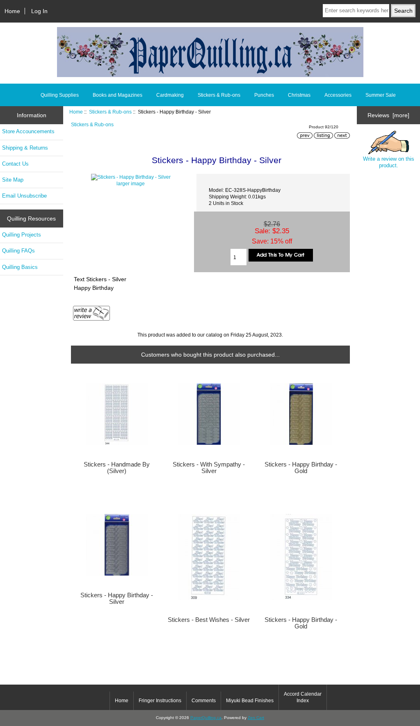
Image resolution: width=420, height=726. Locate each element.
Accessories (338, 95)
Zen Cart (256, 717)
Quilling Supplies (60, 95)
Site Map (12, 180)
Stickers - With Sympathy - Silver (209, 467)
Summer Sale (380, 95)
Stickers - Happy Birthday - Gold (301, 467)
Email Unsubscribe (24, 196)
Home (12, 11)
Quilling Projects (21, 235)
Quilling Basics (20, 267)
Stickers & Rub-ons (110, 111)
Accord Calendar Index (303, 697)
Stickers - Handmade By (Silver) (117, 467)
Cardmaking (170, 95)
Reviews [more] (388, 115)
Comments (204, 700)
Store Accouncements (28, 131)
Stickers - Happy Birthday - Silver (116, 598)
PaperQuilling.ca (205, 717)
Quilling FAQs (18, 251)
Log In (39, 11)
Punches (264, 95)
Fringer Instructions (160, 700)
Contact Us (15, 164)
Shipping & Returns (25, 148)
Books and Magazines (117, 95)
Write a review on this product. (388, 162)
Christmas (299, 95)
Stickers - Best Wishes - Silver (209, 620)
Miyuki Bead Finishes (250, 700)
